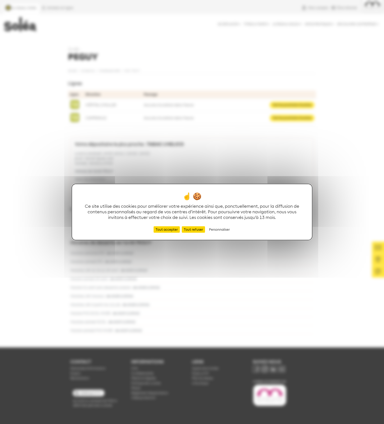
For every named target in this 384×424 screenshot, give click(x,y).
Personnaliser (219, 229)
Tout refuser (193, 229)
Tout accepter (167, 229)
